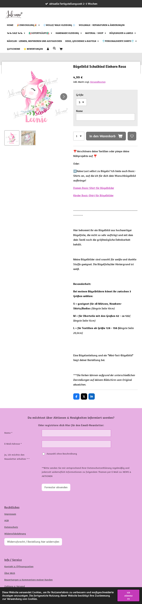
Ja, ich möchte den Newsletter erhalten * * (16, 456)
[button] (11, 137)
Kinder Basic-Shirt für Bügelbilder (93, 195)
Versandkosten (97, 81)
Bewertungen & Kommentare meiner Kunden (28, 579)
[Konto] (48, 49)
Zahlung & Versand (14, 586)
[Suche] (54, 48)
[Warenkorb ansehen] (61, 49)
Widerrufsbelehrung (15, 533)
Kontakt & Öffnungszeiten (18, 566)
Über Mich (9, 572)
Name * (8, 432)
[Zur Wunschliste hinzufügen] (132, 136)
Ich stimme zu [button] (128, 595)
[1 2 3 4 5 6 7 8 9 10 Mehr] (78, 136)
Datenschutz (11, 526)
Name (79, 111)
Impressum (10, 513)
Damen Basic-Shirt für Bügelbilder (93, 188)
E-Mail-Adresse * (13, 443)
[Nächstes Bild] (63, 96)
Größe (79, 94)
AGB (6, 520)
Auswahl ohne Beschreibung (62, 453)
